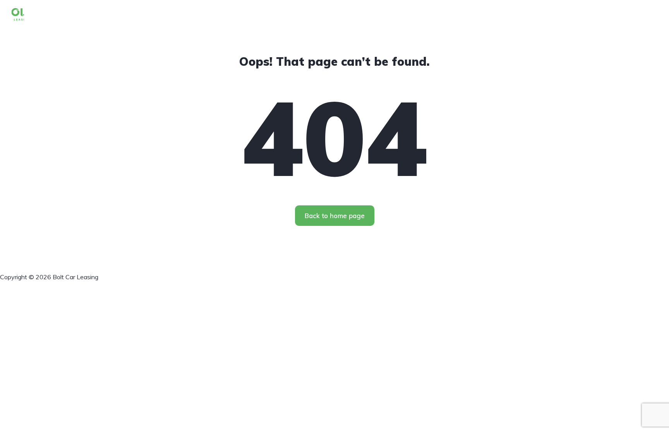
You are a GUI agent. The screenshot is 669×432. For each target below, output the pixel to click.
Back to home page (335, 216)
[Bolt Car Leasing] (18, 13)
